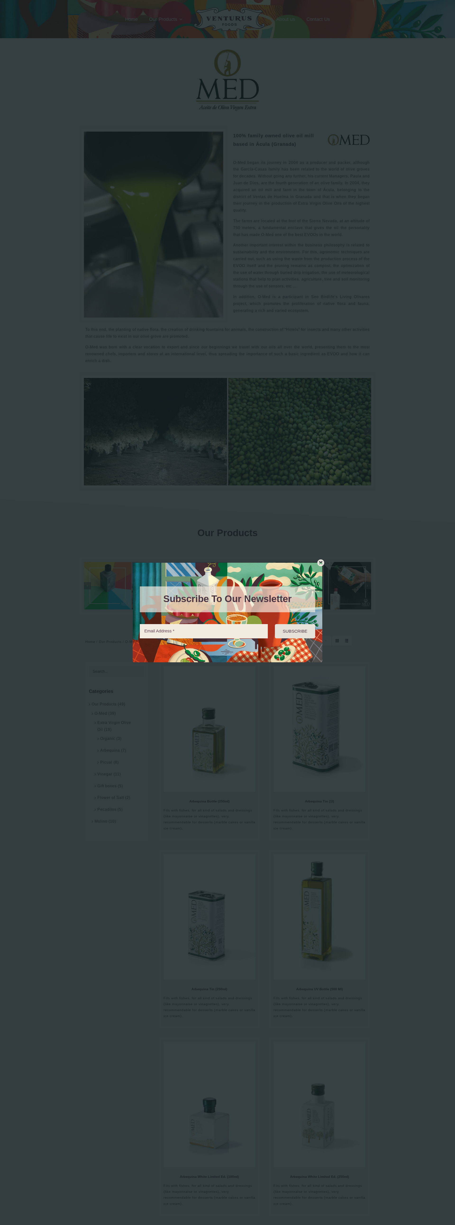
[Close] (321, 563)
